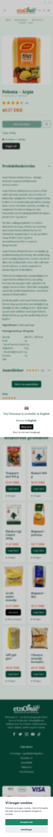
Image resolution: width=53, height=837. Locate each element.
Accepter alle (26, 822)
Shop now (26, 426)
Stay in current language (26, 432)
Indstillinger (26, 829)
